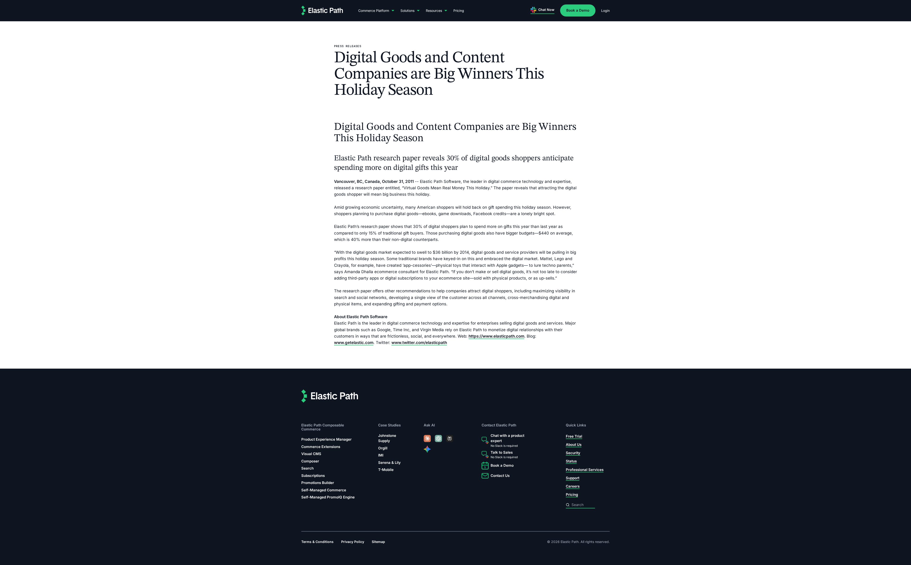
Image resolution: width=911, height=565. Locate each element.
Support (572, 478)
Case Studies (389, 425)
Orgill (382, 448)
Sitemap (378, 542)
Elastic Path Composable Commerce (322, 427)
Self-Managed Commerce (323, 490)
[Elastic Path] (322, 10)
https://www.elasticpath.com (496, 336)
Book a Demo (577, 10)
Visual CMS (311, 454)
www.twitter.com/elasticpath (419, 342)
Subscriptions (313, 475)
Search (307, 468)
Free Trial (574, 436)
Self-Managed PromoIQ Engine (328, 497)
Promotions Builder (317, 482)
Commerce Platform (373, 11)
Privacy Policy (352, 542)
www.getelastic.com (353, 342)
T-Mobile (386, 469)
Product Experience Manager (326, 439)
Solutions (407, 11)
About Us (573, 444)
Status (571, 461)
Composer (310, 461)
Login (605, 11)
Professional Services (585, 469)
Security (573, 453)
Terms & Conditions (317, 542)
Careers (573, 486)
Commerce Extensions (320, 446)
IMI (380, 455)
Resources (434, 11)
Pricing (458, 11)
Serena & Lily (389, 462)
